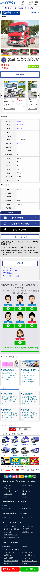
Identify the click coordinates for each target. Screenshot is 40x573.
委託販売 (26, 529)
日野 (5, 505)
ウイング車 (8, 485)
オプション (8, 532)
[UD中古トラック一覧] (17, 470)
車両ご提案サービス (11, 535)
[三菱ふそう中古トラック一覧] (12, 470)
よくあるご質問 (27, 552)
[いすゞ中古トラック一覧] (7, 470)
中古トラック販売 (10, 526)
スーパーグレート (22, 125)
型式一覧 (7, 517)
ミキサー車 (8, 494)
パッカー (25, 497)
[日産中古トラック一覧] (32, 470)
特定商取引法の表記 (11, 561)
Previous (3, 34)
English (24, 563)
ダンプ (24, 494)
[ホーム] (9, 2)
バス (5, 497)
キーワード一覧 (27, 517)
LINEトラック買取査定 (12, 529)
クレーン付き (26, 491)
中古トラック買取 (28, 526)
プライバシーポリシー (29, 561)
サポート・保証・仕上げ (12, 549)
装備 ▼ (11, 213)
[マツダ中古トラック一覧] (27, 470)
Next (37, 34)
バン (23, 488)
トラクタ (19, 128)
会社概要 (7, 546)
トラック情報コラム (28, 555)
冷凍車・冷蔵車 (27, 485)
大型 (18, 143)
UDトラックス (26, 508)
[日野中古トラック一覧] (2, 470)
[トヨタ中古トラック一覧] (22, 470)
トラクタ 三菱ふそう (10, 270)
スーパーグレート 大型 (11, 276)
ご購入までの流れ (10, 552)
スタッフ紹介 (8, 558)
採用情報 (25, 546)
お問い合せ (8, 563)
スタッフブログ (27, 558)
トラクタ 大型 (8, 268)
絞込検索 (13, 429)
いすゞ (24, 505)
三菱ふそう (20, 121)
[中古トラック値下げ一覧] (35, 461)
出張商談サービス (28, 532)
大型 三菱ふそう (9, 273)
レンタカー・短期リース (12, 537)
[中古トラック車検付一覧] (25, 461)
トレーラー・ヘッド (11, 491)
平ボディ (7, 488)
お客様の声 (8, 555)
